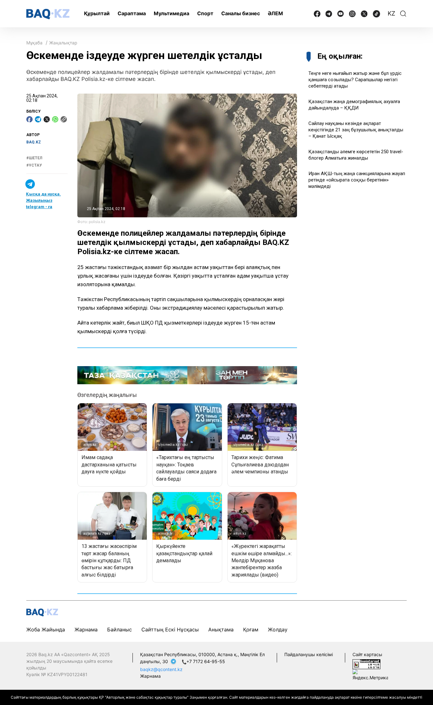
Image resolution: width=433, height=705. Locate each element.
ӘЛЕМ (275, 13)
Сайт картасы (367, 654)
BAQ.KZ (33, 142)
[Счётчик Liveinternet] (366, 663)
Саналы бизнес (240, 13)
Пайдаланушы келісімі (308, 654)
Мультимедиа (171, 13)
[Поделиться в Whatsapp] (55, 119)
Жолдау (278, 629)
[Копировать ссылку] (64, 119)
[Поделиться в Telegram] (38, 119)
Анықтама (221, 629)
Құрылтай (97, 13)
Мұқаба (34, 42)
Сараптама (132, 13)
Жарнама (86, 629)
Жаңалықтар (63, 42)
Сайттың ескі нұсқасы (170, 629)
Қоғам (250, 629)
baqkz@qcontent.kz (161, 669)
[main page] (47, 14)
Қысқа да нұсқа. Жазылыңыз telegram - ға (43, 200)
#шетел (34, 158)
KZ (391, 13)
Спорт (205, 13)
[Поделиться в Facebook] (29, 119)
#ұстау (34, 165)
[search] (403, 13)
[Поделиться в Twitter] (46, 119)
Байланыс (119, 629)
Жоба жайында (45, 629)
